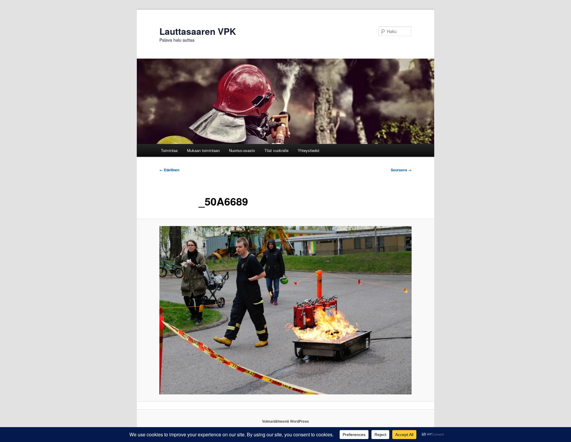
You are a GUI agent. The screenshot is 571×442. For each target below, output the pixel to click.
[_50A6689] (285, 310)
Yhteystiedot (308, 150)
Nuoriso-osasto (242, 150)
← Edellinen (169, 170)
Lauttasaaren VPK (197, 31)
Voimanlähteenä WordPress (285, 421)
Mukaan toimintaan (203, 150)
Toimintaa (169, 150)
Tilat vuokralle (276, 150)
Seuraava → (401, 170)
